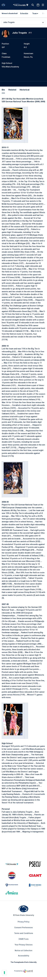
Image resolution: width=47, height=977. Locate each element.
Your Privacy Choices (23, 945)
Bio (3, 90)
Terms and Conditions (23, 933)
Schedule (24, 14)
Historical (24, 90)
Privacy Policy (23, 922)
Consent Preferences (23, 928)
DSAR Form (23, 939)
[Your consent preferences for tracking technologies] (4, 972)
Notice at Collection (23, 951)
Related (12, 90)
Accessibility (23, 956)
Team (34, 14)
